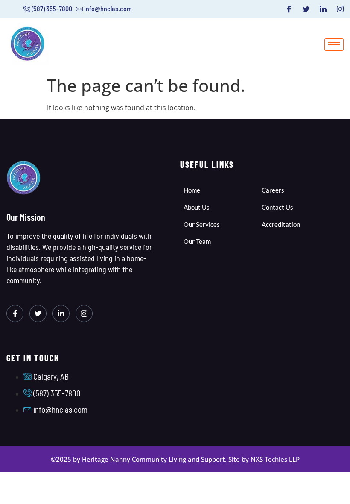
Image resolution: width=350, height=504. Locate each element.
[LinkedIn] (323, 9)
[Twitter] (306, 9)
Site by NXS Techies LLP (264, 459)
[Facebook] (289, 9)
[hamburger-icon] (334, 44)
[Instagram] (340, 9)
